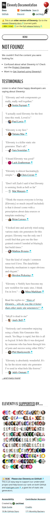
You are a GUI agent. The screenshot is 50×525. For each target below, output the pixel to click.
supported (27, 404)
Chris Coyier (27, 175)
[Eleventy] (4, 5)
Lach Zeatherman (21, 162)
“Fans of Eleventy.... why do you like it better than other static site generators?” (23, 303)
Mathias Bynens (20, 251)
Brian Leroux (19, 219)
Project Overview (20, 67)
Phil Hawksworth (21, 352)
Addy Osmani (19, 372)
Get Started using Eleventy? (27, 71)
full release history (31, 26)
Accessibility (8, 499)
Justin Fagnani (19, 105)
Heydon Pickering (21, 275)
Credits (28, 507)
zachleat (20, 503)
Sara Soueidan (19, 150)
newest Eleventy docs (12, 23)
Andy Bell (17, 320)
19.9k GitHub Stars (10, 511)
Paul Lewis (17, 121)
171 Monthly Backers (35, 511)
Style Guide (7, 507)
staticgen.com (12, 487)
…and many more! (11, 378)
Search (35, 10)
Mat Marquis (18, 191)
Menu (25, 37)
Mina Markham (33, 291)
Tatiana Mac (18, 134)
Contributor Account (35, 499)
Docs (4, 10)
